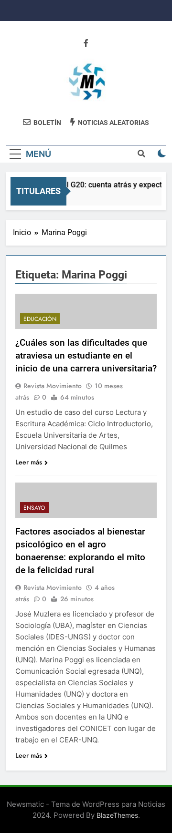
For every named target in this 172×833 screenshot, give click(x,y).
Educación (39, 319)
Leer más (28, 462)
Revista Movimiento (52, 386)
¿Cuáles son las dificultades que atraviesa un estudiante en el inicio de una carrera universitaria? (86, 355)
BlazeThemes (117, 815)
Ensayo (34, 508)
